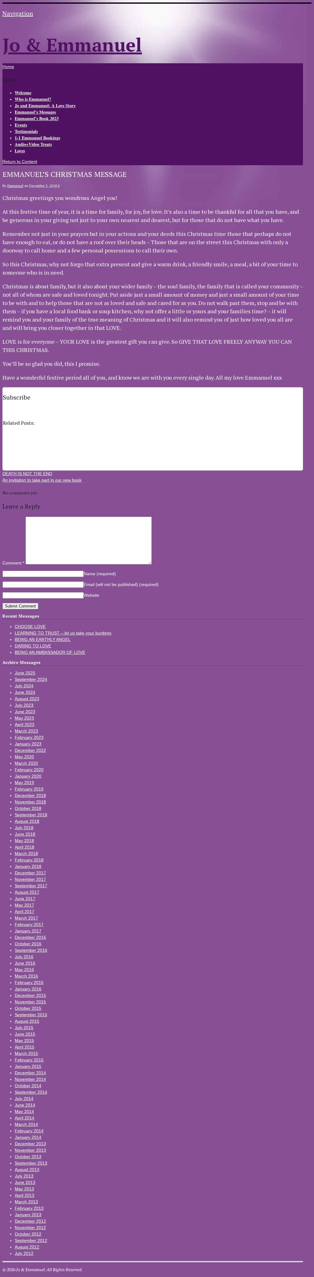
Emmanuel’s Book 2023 (37, 118)
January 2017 (28, 930)
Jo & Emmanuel (72, 45)
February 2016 (29, 982)
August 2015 (27, 1021)
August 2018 (27, 821)
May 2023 (24, 718)
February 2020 (29, 769)
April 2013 (24, 1195)
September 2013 (31, 1163)
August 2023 (27, 698)
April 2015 (24, 1047)
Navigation (17, 13)
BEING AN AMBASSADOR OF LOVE (50, 652)
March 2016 (26, 976)
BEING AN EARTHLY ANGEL (43, 639)
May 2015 (24, 1040)
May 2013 (24, 1188)
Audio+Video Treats (33, 144)
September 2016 (31, 950)
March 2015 (26, 1053)
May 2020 (24, 756)
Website (91, 595)
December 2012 (30, 1221)
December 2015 (30, 995)
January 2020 (28, 776)
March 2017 (26, 918)
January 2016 (28, 988)
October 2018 (28, 808)
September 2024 (31, 679)
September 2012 (31, 1240)
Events (21, 125)
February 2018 (29, 859)
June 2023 (25, 711)
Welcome (23, 92)
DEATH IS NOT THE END (27, 473)
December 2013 (30, 1143)
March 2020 (26, 763)
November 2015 (30, 1001)
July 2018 (24, 827)
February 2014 (29, 1130)
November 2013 (30, 1150)
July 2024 (24, 685)
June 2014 (25, 1105)
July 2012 (24, 1253)
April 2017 (24, 911)
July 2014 (24, 1098)
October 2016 (28, 943)
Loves (20, 150)
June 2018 (25, 834)
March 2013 (26, 1201)
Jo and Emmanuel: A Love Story (45, 105)
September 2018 (31, 814)
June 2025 (25, 672)
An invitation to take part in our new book (42, 480)
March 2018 (26, 853)
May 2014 (24, 1111)
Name (100, 573)
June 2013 (25, 1182)
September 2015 (31, 1014)
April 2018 (24, 847)
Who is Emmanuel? (33, 99)
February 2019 (29, 789)
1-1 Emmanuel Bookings (37, 138)
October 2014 (28, 1085)
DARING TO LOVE (33, 645)
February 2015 (29, 1059)
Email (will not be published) (121, 584)
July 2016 (24, 956)
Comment (13, 562)
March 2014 (26, 1124)
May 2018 (24, 840)
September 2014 (31, 1092)
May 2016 (24, 969)
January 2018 (28, 866)
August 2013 (27, 1169)
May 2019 (24, 782)
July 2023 (24, 705)
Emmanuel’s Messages (35, 112)
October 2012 (28, 1234)
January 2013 (28, 1214)
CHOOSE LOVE (30, 626)
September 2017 (31, 885)
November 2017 (30, 879)
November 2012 (30, 1227)
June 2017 (25, 898)
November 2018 (30, 801)
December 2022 (30, 750)
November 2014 (30, 1079)
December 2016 (30, 937)
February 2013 (29, 1208)
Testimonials (26, 131)
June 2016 (25, 963)
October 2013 (28, 1156)
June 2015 (25, 1034)
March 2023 (26, 730)
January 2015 (28, 1066)
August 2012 (27, 1246)
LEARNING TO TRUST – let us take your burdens (63, 633)
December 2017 (30, 872)
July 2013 (24, 1176)
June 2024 (25, 692)
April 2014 (24, 1117)
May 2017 (24, 905)
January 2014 (28, 1137)
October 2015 (28, 1008)
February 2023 (29, 737)
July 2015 (24, 1027)
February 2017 (29, 924)
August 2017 (27, 892)
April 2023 (24, 724)
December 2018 (30, 795)
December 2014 (30, 1072)
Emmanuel (15, 186)
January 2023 (28, 743)
